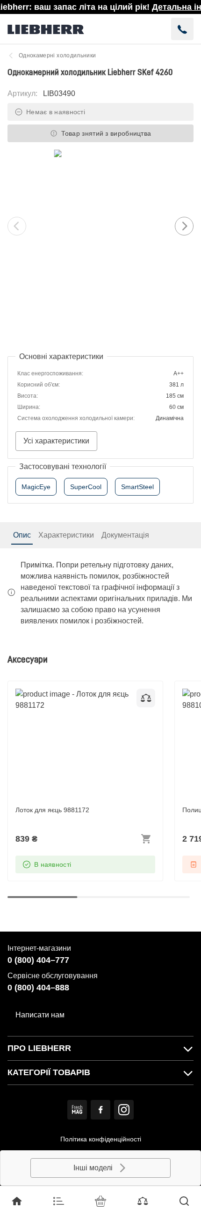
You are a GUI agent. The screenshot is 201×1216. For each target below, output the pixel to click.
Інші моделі (93, 1168)
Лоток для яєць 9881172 (57, 694)
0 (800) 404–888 (38, 987)
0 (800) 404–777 (38, 960)
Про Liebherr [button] (39, 1048)
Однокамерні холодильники (57, 55)
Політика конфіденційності (100, 1139)
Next (184, 226)
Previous (16, 226)
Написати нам (40, 1015)
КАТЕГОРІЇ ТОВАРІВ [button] (48, 1072)
